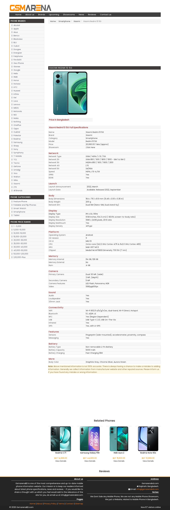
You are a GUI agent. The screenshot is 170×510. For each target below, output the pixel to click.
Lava (15, 101)
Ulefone (17, 166)
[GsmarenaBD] (30, 7)
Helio (15, 73)
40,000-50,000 (20, 250)
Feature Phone (20, 201)
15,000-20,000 (19, 236)
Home (18, 14)
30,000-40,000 (20, 247)
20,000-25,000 (20, 240)
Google (16, 70)
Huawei (16, 90)
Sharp (16, 145)
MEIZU (16, 108)
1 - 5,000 (17, 226)
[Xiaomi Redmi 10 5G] (70, 93)
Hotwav (16, 83)
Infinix (16, 94)
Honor (16, 80)
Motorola (17, 111)
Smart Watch (19, 208)
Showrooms (69, 14)
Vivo (15, 173)
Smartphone (19, 212)
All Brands (17, 190)
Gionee (16, 66)
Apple (16, 28)
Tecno (16, 163)
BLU (15, 42)
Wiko (15, 180)
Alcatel (16, 25)
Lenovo (16, 104)
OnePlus (17, 125)
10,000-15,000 (19, 233)
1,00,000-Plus (19, 257)
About (39, 503)
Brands (41, 14)
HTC (15, 87)
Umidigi (16, 170)
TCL (15, 159)
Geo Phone (18, 63)
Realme (17, 139)
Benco (16, 35)
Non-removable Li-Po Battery (99, 347)
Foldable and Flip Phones (24, 205)
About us (29, 14)
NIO (15, 114)
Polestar (17, 135)
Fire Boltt (17, 59)
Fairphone (18, 56)
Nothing (17, 121)
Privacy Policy (50, 503)
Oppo (16, 128)
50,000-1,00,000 (20, 253)
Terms (61, 503)
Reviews (92, 14)
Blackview (17, 39)
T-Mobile (17, 156)
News (81, 14)
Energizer (17, 53)
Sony (15, 149)
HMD (15, 77)
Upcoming (54, 14)
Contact (70, 503)
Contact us (105, 14)
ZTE (15, 187)
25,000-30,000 (20, 243)
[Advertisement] (104, 45)
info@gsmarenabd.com (148, 489)
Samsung (17, 142)
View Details (60, 461)
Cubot (16, 46)
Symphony (18, 152)
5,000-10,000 (19, 229)
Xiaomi (16, 183)
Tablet (16, 215)
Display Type (54, 213)
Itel (14, 97)
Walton (16, 176)
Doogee (17, 49)
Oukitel (16, 132)
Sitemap (79, 503)
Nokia (15, 118)
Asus (15, 32)
